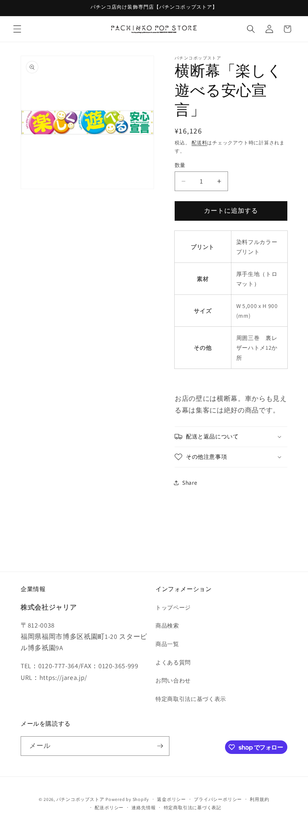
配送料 (199, 143)
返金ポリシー (171, 799)
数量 (180, 164)
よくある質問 (173, 662)
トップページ (173, 607)
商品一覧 (167, 644)
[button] (17, 29)
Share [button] (189, 482)
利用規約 (259, 799)
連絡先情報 (143, 807)
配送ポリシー (109, 807)
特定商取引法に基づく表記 (192, 807)
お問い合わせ (173, 680)
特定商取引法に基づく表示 (191, 698)
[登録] (160, 746)
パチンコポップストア (80, 799)
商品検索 (167, 625)
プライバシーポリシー (218, 799)
